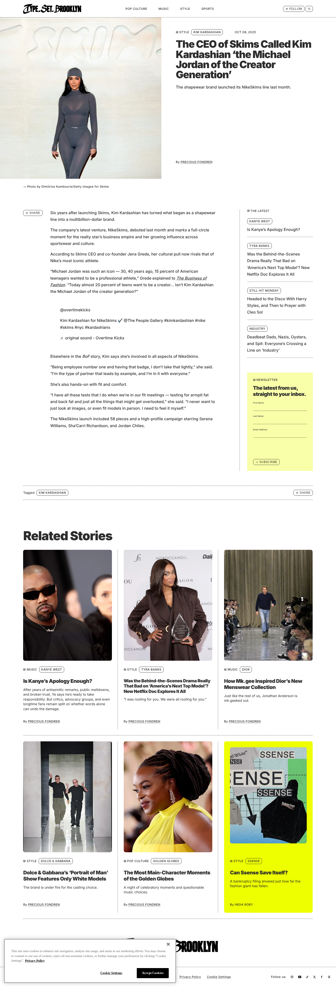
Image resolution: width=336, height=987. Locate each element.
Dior (246, 669)
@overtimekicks (75, 309)
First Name (258, 403)
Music (163, 8)
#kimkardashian (179, 320)
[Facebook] (321, 977)
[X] (314, 977)
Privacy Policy (190, 977)
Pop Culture (136, 8)
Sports (207, 8)
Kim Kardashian (207, 32)
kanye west (51, 669)
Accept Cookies (153, 973)
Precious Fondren (197, 162)
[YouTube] (300, 977)
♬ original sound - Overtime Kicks (92, 337)
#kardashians (97, 327)
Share (34, 213)
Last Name (258, 416)
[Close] (168, 944)
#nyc (79, 327)
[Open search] (309, 9)
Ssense (254, 861)
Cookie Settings (111, 972)
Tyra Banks (151, 669)
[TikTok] (307, 977)
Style (185, 8)
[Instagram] (292, 977)
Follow (295, 9)
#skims (67, 327)
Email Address (260, 429)
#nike (200, 320)
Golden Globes (166, 861)
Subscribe (268, 462)
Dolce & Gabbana (56, 861)
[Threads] (329, 977)
